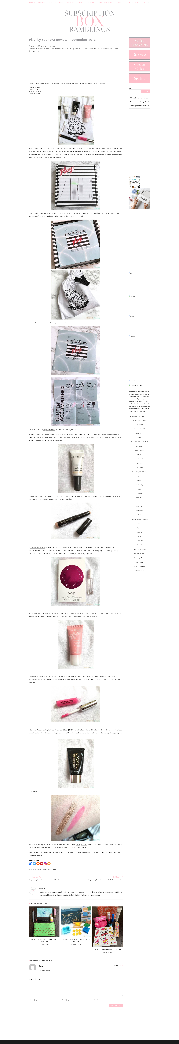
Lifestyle (139, 493)
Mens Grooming (139, 502)
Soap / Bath (139, 540)
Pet (139, 523)
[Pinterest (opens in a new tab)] (135, 2)
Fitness (139, 455)
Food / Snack (139, 459)
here (41, 855)
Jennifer (33, 46)
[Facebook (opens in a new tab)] (132, 2)
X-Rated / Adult (139, 571)
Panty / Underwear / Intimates (139, 519)
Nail (139, 515)
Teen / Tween (139, 562)
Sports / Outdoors (139, 553)
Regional (139, 528)
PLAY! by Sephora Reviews (90, 49)
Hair (139, 476)
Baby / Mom (139, 424)
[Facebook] (30, 863)
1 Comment (35, 51)
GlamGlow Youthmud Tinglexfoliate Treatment (46, 730)
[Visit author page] (32, 891)
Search (130, 88)
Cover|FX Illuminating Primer (40, 434)
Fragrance (139, 463)
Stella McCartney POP (37, 548)
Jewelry (139, 480)
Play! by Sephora (34, 87)
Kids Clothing (139, 485)
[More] (49, 863)
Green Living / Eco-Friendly (139, 472)
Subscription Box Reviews (109, 49)
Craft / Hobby (139, 446)
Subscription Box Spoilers (139, 102)
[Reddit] (38, 863)
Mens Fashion (139, 498)
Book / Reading (139, 433)
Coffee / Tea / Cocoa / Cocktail (139, 442)
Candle (139, 437)
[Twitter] (34, 863)
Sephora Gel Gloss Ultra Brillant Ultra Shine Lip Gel (47, 676)
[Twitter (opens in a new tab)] (129, 2)
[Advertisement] (76, 69)
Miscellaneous (139, 510)
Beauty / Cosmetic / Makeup (139, 429)
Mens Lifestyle (139, 506)
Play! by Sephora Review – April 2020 (108, 949)
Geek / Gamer (139, 467)
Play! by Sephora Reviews (49, 869)
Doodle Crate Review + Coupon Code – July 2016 (76, 940)
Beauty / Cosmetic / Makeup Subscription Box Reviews (48, 49)
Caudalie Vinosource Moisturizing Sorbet (44, 613)
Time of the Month (139, 566)
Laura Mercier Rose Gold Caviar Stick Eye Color (46, 496)
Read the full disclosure (100, 83)
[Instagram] (45, 863)
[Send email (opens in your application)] (143, 2)
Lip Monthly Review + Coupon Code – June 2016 (44, 940)
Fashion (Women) (139, 450)
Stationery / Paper (139, 558)
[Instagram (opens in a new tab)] (138, 2)
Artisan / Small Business (139, 420)
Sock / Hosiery (139, 545)
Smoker (139, 536)
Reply (121, 965)
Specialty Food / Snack (139, 549)
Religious (139, 532)
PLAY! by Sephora (74, 49)
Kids (139, 489)
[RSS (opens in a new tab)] (140, 2)
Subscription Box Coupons (139, 106)
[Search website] (148, 2)
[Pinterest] (41, 863)
